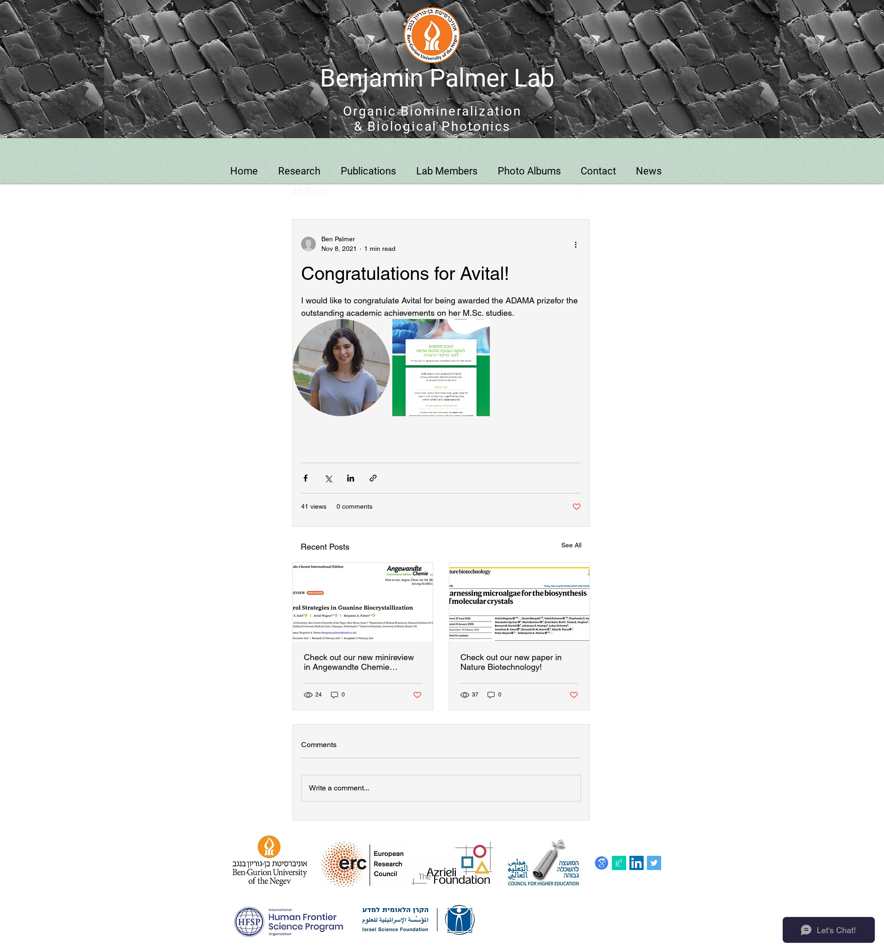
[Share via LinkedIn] (350, 478)
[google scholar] (601, 863)
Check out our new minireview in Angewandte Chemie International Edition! (359, 662)
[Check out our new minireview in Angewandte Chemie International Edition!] (363, 602)
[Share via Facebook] (305, 478)
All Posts (309, 191)
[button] (578, 191)
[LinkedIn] (636, 863)
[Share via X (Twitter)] (328, 478)
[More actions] (575, 244)
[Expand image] (341, 367)
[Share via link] (373, 478)
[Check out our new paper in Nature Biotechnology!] (519, 602)
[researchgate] (619, 863)
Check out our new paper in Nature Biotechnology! (511, 662)
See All (571, 545)
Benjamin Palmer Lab (437, 78)
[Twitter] (654, 863)
